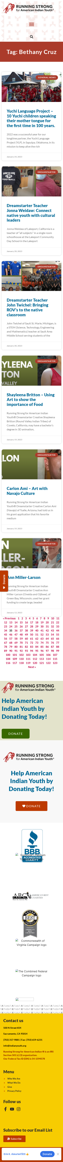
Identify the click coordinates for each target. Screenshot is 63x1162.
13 (10, 622)
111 (28, 658)
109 (14, 658)
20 (47, 622)
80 (15, 646)
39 (31, 630)
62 (36, 638)
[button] (31, 24)
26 (21, 626)
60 (26, 638)
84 (36, 646)
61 (31, 638)
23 (5, 626)
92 (21, 650)
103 (28, 654)
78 (5, 646)
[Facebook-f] (5, 1109)
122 (48, 662)
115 (55, 658)
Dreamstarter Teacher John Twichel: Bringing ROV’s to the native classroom (27, 307)
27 (26, 626)
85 (42, 646)
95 (36, 650)
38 (26, 630)
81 (21, 646)
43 (52, 630)
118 (21, 662)
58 (15, 638)
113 (41, 658)
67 (5, 642)
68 (10, 642)
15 (21, 622)
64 (47, 638)
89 (5, 650)
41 (42, 630)
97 (47, 650)
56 (5, 638)
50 (31, 634)
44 (57, 630)
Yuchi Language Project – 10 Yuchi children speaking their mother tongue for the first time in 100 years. (31, 118)
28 (31, 626)
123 (55, 662)
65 (52, 638)
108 (8, 658)
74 (42, 642)
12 (5, 622)
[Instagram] (18, 1109)
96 (42, 650)
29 (36, 626)
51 (36, 634)
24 (10, 626)
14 (15, 622)
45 (5, 634)
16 (26, 622)
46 (10, 634)
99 (57, 650)
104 (35, 654)
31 (47, 626)
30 (42, 626)
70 (21, 642)
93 (26, 650)
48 (21, 634)
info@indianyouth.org (14, 1045)
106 (48, 654)
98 (52, 650)
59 (21, 638)
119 (28, 662)
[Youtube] (12, 1109)
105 (41, 654)
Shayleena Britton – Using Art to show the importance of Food (31, 399)
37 (21, 630)
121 (41, 662)
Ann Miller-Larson (23, 577)
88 (57, 646)
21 (52, 622)
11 (57, 618)
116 (8, 662)
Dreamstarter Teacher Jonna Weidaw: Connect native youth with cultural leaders (31, 212)
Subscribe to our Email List (27, 1130)
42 (47, 630)
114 (48, 658)
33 (57, 626)
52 (42, 634)
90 (10, 650)
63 (42, 638)
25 (15, 626)
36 (15, 630)
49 (26, 634)
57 (10, 638)
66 (57, 638)
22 (57, 622)
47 (15, 634)
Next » (32, 667)
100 (8, 654)
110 (21, 658)
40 (36, 630)
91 (15, 650)
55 (57, 634)
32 (52, 626)
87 (52, 646)
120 (35, 662)
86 (47, 646)
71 (26, 642)
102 (21, 654)
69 (15, 642)
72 (31, 642)
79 (10, 646)
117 (14, 662)
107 (55, 654)
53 (47, 634)
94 (31, 650)
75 (47, 642)
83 (31, 646)
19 (42, 622)
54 (52, 634)
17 (31, 622)
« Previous (9, 618)
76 (52, 642)
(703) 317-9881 (11, 1039)
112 (35, 658)
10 (52, 618)
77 (57, 642)
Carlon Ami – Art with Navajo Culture (27, 491)
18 (36, 622)
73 (36, 642)
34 (5, 630)
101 (14, 654)
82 (26, 646)
